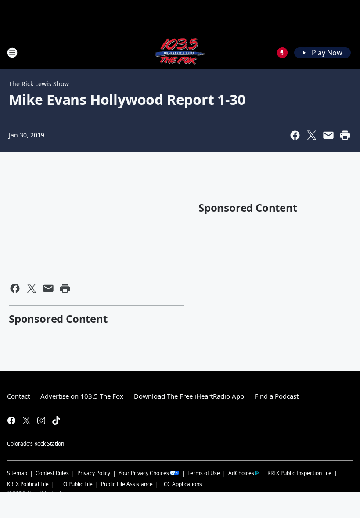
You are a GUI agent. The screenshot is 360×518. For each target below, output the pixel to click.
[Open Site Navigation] (12, 52)
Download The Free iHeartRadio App (189, 396)
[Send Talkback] (282, 52)
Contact (18, 396)
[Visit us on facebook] (11, 420)
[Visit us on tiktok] (56, 420)
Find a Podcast (277, 396)
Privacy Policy (93, 473)
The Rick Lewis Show (39, 83)
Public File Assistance (127, 484)
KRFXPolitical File (28, 484)
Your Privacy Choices (144, 473)
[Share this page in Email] (328, 135)
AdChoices (241, 473)
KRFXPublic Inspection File (299, 472)
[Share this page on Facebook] (295, 135)
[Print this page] (345, 135)
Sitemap (17, 473)
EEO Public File (75, 484)
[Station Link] (180, 52)
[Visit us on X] (26, 420)
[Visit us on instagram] (41, 420)
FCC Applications (181, 483)
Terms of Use (203, 473)
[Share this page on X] (312, 135)
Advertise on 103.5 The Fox (81, 396)
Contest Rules (52, 473)
